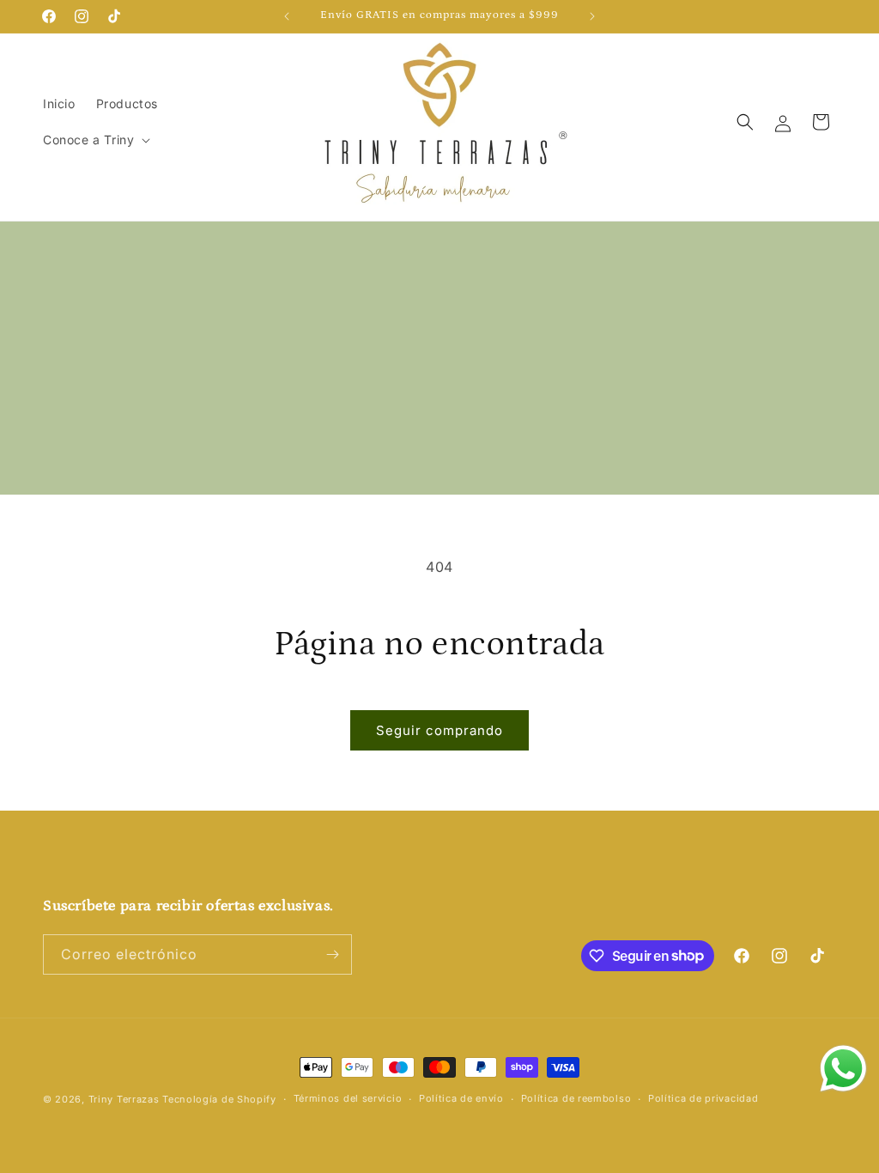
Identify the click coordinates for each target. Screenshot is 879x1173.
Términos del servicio (348, 1098)
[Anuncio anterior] (287, 16)
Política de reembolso (576, 1098)
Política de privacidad (703, 1098)
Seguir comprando (439, 730)
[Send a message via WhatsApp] (843, 1069)
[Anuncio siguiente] (592, 16)
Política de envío (461, 1098)
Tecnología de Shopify (219, 1099)
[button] (95, 140)
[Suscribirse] (332, 954)
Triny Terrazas (124, 1099)
